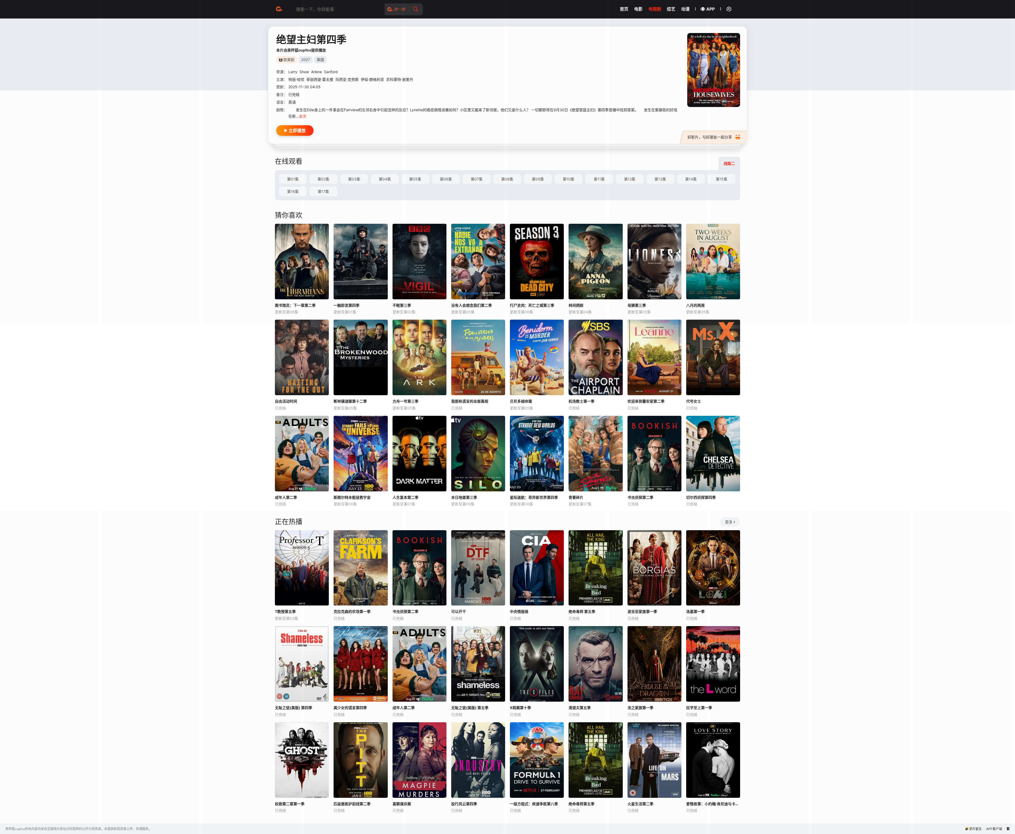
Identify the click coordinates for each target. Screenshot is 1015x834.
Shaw (304, 71)
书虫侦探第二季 (640, 497)
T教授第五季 (285, 611)
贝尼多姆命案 (521, 401)
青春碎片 (576, 497)
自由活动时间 (286, 401)
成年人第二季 (286, 497)
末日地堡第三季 (464, 497)
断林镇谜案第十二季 (350, 401)
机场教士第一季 (581, 401)
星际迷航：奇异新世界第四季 (534, 497)
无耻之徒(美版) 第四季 (293, 707)
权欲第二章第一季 (289, 804)
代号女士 (693, 401)
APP (710, 9)
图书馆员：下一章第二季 (295, 305)
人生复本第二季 (405, 497)
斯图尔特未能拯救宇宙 (352, 497)
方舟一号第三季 (405, 401)
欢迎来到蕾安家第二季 (646, 401)
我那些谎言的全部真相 (469, 401)
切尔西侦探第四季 (701, 497)
